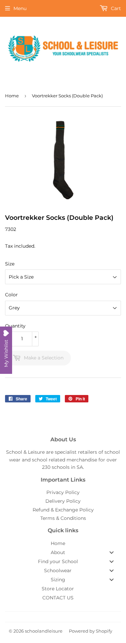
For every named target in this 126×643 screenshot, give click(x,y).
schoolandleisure (43, 631)
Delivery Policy (63, 501)
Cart (115, 8)
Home (12, 95)
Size (9, 264)
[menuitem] (63, 543)
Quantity (15, 326)
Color (11, 295)
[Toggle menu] (111, 552)
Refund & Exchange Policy (63, 510)
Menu (20, 8)
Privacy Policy (63, 492)
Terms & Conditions (63, 518)
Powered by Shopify (90, 631)
